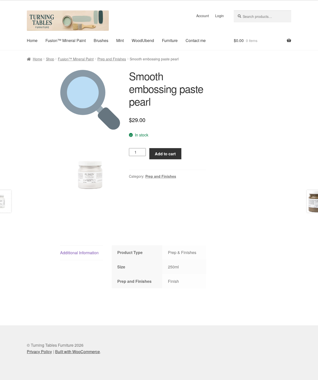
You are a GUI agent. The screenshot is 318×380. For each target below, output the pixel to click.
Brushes (101, 40)
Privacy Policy (39, 351)
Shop (50, 58)
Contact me (196, 40)
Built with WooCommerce (77, 351)
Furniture (170, 40)
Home (32, 40)
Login (219, 15)
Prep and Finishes (111, 58)
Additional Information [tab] (79, 252)
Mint (120, 40)
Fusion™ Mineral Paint (65, 40)
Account (202, 15)
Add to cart (165, 154)
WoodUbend (143, 40)
